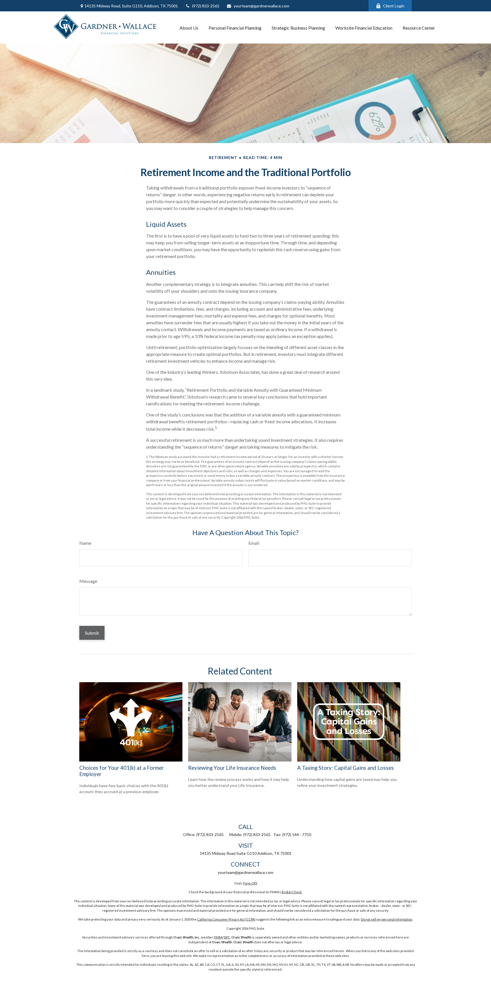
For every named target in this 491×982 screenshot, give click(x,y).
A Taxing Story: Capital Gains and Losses (345, 768)
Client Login (393, 5)
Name (85, 543)
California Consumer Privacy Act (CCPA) (226, 919)
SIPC (227, 937)
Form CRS (250, 883)
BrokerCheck (292, 892)
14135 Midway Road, (131, 5)
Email (253, 543)
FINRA (218, 937)
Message (88, 581)
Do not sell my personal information (386, 919)
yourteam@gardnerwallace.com (261, 5)
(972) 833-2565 (205, 5)
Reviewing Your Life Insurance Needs (232, 768)
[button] (189, 28)
